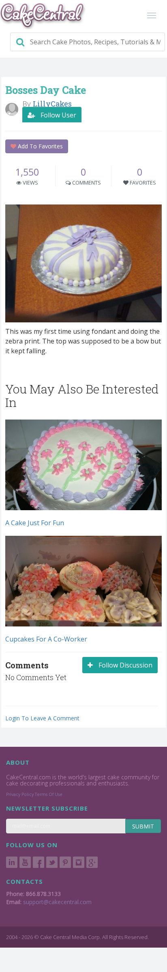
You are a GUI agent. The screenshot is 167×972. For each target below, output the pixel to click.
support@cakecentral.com (57, 902)
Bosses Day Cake (45, 90)
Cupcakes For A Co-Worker (46, 639)
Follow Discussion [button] (124, 665)
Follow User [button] (57, 115)
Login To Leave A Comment (42, 718)
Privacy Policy (20, 794)
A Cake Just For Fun (34, 522)
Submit (143, 826)
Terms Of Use (48, 794)
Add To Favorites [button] (39, 146)
